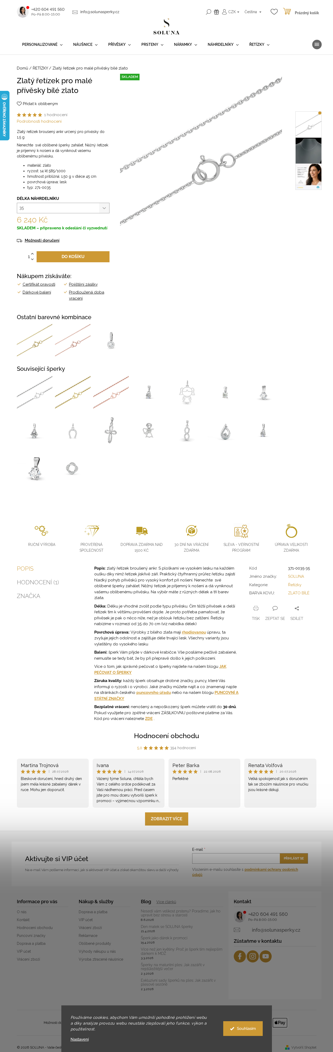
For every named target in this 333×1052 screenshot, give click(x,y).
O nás (22, 912)
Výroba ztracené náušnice (101, 959)
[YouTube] (266, 956)
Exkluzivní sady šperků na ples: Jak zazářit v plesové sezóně (178, 982)
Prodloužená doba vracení (86, 295)
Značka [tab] (28, 596)
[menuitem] (42, 45)
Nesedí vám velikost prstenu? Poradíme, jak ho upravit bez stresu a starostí (180, 913)
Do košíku (73, 256)
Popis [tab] (25, 568)
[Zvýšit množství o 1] (32, 254)
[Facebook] (240, 956)
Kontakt (23, 920)
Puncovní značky (31, 936)
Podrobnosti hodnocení (39, 121)
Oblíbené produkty (95, 943)
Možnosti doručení (42, 241)
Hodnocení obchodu (166, 736)
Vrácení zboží (28, 959)
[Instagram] (253, 956)
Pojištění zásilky (83, 284)
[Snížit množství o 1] (32, 259)
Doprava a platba (31, 943)
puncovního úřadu (153, 692)
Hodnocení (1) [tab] (38, 582)
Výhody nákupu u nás (97, 951)
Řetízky (294, 584)
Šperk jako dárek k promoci (164, 938)
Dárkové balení (37, 292)
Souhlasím (246, 1028)
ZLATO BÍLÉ (299, 593)
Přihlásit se (294, 858)
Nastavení (80, 1039)
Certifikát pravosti (39, 284)
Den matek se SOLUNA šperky (167, 927)
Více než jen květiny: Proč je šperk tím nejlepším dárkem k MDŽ (181, 951)
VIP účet (24, 951)
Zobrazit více (166, 818)
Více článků (166, 902)
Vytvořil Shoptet (303, 1047)
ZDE (149, 718)
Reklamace (88, 936)
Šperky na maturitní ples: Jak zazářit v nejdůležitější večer (173, 967)
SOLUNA (296, 576)
